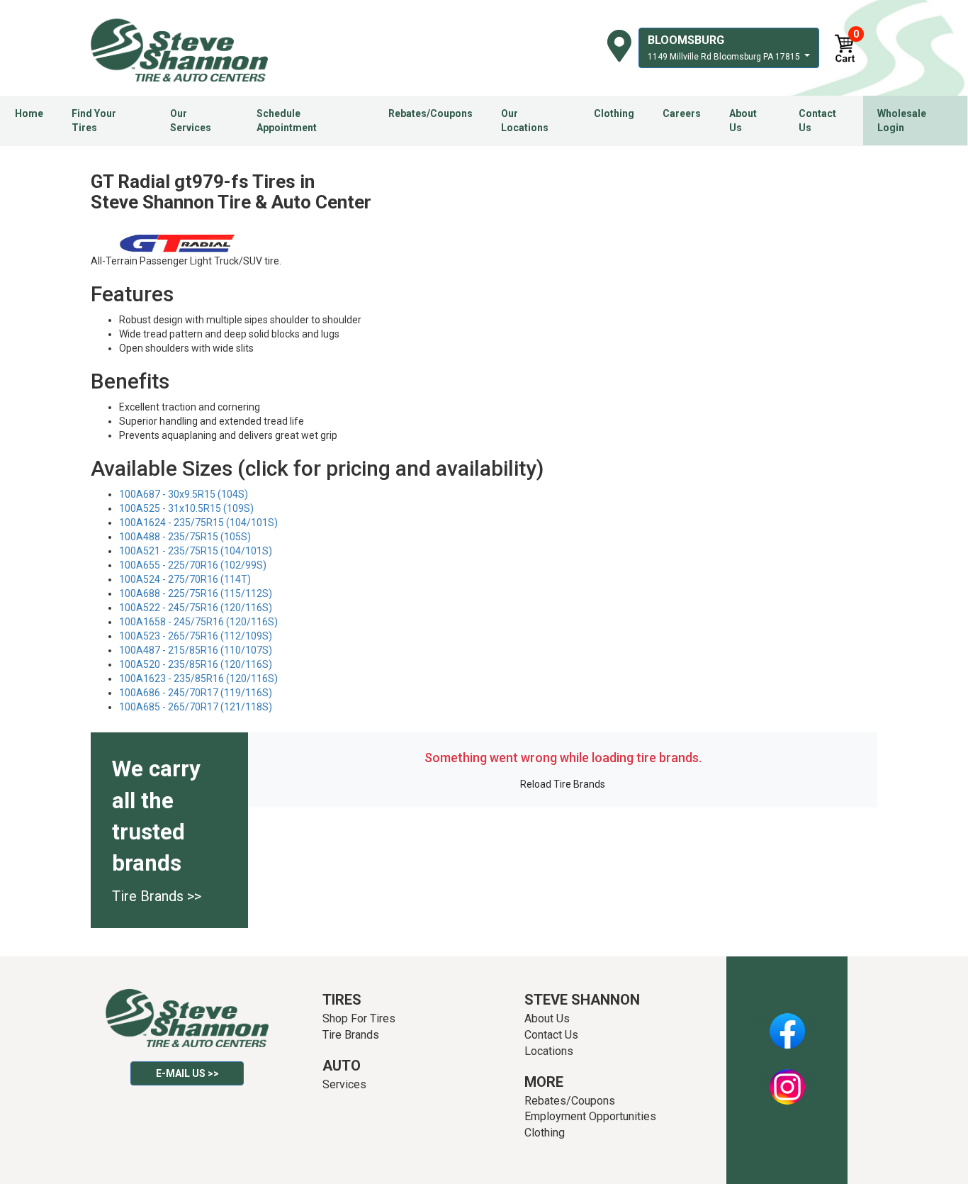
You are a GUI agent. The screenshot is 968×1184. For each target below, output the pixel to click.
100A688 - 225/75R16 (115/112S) (195, 593)
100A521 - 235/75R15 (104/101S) (195, 551)
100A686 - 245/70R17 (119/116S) (195, 692)
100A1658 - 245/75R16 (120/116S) (198, 621)
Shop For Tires (358, 1018)
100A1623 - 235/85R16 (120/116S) (198, 678)
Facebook (786, 1023)
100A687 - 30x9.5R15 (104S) (183, 494)
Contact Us (817, 120)
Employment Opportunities (590, 1116)
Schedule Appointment (287, 120)
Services (344, 1084)
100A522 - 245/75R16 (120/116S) (195, 607)
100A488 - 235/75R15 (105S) (185, 536)
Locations (548, 1051)
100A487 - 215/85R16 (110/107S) (195, 650)
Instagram (787, 1079)
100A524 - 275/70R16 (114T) (185, 579)
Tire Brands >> (156, 896)
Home (29, 113)
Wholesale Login (901, 120)
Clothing (614, 113)
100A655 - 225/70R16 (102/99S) (192, 565)
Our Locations (524, 120)
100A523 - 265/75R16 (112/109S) (195, 636)
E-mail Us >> (187, 1073)
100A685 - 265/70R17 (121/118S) (195, 707)
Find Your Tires (94, 120)
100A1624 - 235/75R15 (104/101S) (198, 522)
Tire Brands (350, 1034)
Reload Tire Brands (562, 784)
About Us (743, 120)
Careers (682, 113)
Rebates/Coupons (430, 113)
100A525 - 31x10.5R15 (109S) (186, 508)
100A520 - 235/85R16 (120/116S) (195, 664)
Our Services (190, 120)
